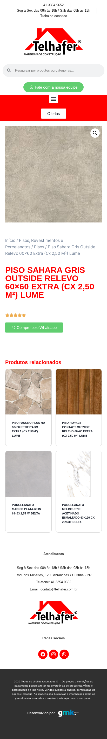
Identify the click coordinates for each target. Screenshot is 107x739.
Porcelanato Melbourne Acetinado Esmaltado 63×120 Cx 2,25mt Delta (78, 513)
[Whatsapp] (64, 654)
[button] (53, 99)
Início (10, 240)
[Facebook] (43, 654)
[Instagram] (53, 654)
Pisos (39, 246)
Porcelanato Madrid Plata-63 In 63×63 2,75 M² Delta (26, 509)
